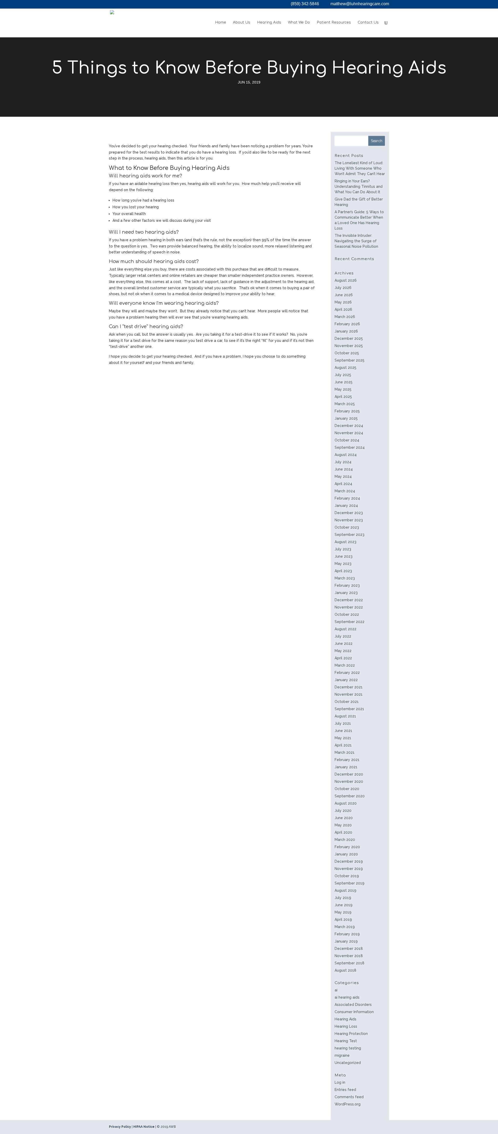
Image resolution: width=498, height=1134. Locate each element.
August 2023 (345, 542)
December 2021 (349, 687)
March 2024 (345, 491)
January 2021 (346, 767)
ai (336, 990)
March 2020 (345, 840)
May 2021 (343, 738)
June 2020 (344, 818)
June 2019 (343, 905)
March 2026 (345, 317)
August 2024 (346, 455)
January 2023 (346, 593)
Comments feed (349, 1097)
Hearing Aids (269, 22)
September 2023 (349, 535)
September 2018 (349, 963)
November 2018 (349, 956)
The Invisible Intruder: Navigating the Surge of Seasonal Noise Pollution (356, 240)
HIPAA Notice (144, 1127)
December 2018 (349, 948)
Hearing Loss (346, 1026)
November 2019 (349, 869)
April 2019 (343, 919)
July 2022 (343, 636)
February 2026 (347, 324)
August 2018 (345, 970)
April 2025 (343, 397)
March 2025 (345, 404)
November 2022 (349, 607)
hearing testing (348, 1048)
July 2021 (343, 723)
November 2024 (349, 433)
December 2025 (349, 338)
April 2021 (343, 745)
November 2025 (349, 346)
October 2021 (347, 702)
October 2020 (347, 789)
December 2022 (349, 600)
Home (220, 22)
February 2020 (347, 847)
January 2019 (346, 941)
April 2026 (343, 309)
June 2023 (343, 556)
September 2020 (350, 796)
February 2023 (347, 585)
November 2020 (349, 781)
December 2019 (349, 861)
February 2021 (347, 760)
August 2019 (345, 890)
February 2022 (347, 672)
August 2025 (345, 367)
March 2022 (345, 665)
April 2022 (343, 658)
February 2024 (347, 498)
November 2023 (349, 520)
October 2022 (347, 614)
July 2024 (343, 462)
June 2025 (343, 382)
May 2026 (343, 302)
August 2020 (346, 803)
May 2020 (343, 825)
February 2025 (347, 411)
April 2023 (343, 571)
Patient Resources (334, 22)
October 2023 (347, 527)
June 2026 (344, 295)
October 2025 (347, 353)
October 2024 (347, 440)
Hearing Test (346, 1041)
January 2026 (346, 331)
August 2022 (345, 629)
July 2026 (343, 288)
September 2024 (350, 447)
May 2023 (343, 564)
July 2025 (343, 375)
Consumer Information (354, 1012)
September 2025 (349, 360)
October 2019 (347, 876)
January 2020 (346, 854)
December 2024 (349, 426)
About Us (241, 22)
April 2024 (343, 484)
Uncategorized (348, 1063)
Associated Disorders (353, 1004)
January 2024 (346, 505)
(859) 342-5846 (305, 4)
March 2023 (345, 578)
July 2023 (343, 549)
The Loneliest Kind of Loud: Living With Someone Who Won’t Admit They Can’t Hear (360, 168)
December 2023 (349, 513)
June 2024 (344, 469)
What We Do (299, 22)
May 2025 (343, 389)
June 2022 (343, 643)
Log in (340, 1082)
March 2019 (345, 927)
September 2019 (349, 883)
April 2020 (343, 832)
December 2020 (349, 774)
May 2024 (343, 476)
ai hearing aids (347, 997)
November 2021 (349, 694)
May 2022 (343, 651)
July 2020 (343, 810)
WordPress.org (348, 1104)
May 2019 (343, 912)
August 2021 (345, 716)
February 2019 (347, 934)
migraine (342, 1055)
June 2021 (343, 731)
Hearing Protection (351, 1034)
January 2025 (346, 418)
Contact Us (368, 22)
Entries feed (345, 1090)
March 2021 (345, 752)
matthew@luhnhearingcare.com (359, 4)
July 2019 (343, 898)
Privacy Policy (120, 1127)
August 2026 (346, 280)
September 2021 (349, 709)
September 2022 (349, 622)
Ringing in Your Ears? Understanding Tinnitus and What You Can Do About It (359, 186)
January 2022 (346, 680)
